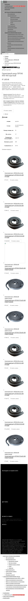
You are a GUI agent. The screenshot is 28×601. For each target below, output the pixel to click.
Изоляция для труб (12, 31)
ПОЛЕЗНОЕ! (7, 4)
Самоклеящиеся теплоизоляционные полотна (16, 585)
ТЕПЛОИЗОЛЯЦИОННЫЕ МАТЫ (13, 32)
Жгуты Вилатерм (11, 14)
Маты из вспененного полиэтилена (15, 36)
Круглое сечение (14, 19)
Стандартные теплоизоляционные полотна (16, 586)
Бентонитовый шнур (12, 15)
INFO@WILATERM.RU (9, 7)
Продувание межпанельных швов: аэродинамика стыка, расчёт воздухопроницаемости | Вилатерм (12, 487)
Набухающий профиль (12, 27)
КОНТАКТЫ (7, 9)
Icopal (11, 22)
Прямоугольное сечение (15, 20)
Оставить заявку (8, 110)
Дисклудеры (10, 29)
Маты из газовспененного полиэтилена (16, 38)
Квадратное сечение (14, 17)
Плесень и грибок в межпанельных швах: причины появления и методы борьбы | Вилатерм (13, 497)
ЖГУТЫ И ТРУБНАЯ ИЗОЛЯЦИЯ (13, 12)
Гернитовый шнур (11, 26)
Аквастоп (12, 24)
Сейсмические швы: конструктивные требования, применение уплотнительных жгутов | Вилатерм (14, 475)
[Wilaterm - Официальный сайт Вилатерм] (4, 2)
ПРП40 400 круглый (18, 173)
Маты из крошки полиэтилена (14, 39)
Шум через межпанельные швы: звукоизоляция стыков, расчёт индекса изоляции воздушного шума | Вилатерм (15, 481)
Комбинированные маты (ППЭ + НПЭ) (15, 34)
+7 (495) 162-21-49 (15, 6)
